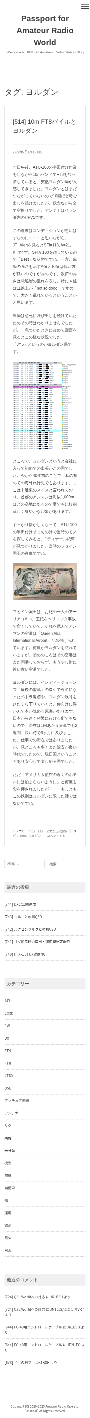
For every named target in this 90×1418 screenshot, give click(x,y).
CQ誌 (8, 1013)
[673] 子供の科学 (18, 1362)
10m (23, 835)
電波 (8, 1250)
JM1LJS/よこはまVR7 (67, 1309)
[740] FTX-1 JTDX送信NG (25, 954)
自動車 (9, 1187)
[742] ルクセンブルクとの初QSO (30, 929)
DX (33, 831)
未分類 (9, 1150)
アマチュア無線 (56, 831)
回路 (8, 1137)
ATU (8, 1000)
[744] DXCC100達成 (20, 904)
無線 (8, 1175)
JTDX (8, 1075)
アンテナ (11, 1112)
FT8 (40, 831)
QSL (7, 1088)
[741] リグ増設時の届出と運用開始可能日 (37, 941)
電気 (8, 1237)
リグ (8, 1125)
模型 (8, 1162)
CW (7, 1025)
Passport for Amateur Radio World (45, 30)
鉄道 (8, 1225)
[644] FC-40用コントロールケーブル (33, 1326)
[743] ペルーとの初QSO (23, 916)
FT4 (7, 1050)
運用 (8, 1212)
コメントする (56, 835)
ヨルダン (35, 835)
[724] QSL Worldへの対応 (24, 1296)
